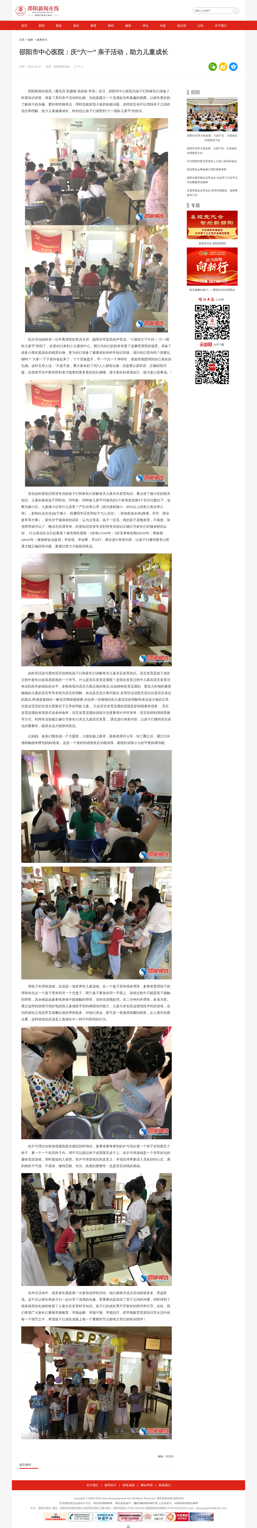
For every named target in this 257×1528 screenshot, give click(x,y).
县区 (76, 25)
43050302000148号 (186, 1503)
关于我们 (221, 25)
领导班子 (110, 1485)
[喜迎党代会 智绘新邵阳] (212, 224)
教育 (93, 25)
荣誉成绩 (128, 1485)
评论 (145, 25)
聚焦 (59, 25)
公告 (200, 25)
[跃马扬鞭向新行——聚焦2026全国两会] (212, 266)
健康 (128, 25)
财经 (111, 25)
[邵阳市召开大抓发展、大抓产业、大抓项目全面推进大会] (212, 114)
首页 (24, 25)
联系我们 (165, 1485)
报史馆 (181, 25)
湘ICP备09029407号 (146, 1503)
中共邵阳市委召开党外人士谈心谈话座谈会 (212, 161)
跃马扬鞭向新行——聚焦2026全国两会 (212, 289)
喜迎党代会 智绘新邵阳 (212, 243)
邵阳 (42, 25)
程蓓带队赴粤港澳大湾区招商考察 (206, 169)
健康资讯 (42, 39)
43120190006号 (103, 1503)
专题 (163, 25)
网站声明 (147, 1485)
